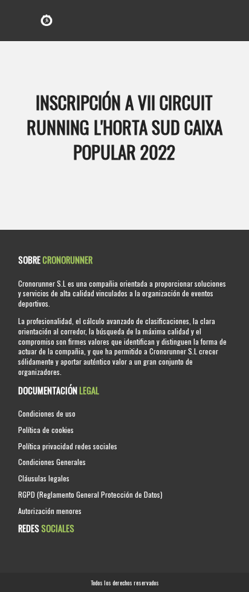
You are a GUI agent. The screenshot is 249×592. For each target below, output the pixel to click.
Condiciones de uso (47, 413)
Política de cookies (46, 429)
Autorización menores (50, 511)
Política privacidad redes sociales (67, 446)
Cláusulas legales (44, 478)
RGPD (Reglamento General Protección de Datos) (90, 494)
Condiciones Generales (52, 462)
